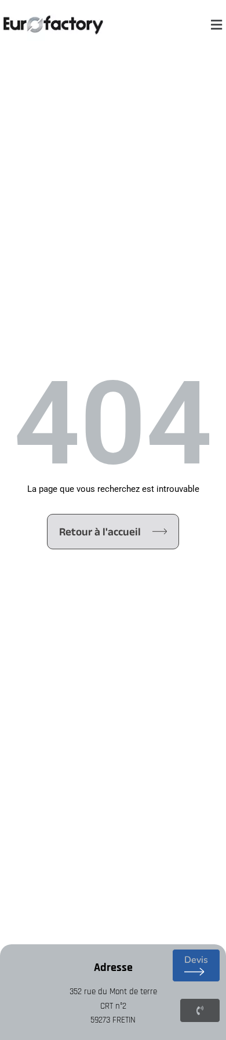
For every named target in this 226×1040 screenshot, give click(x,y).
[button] (216, 25)
